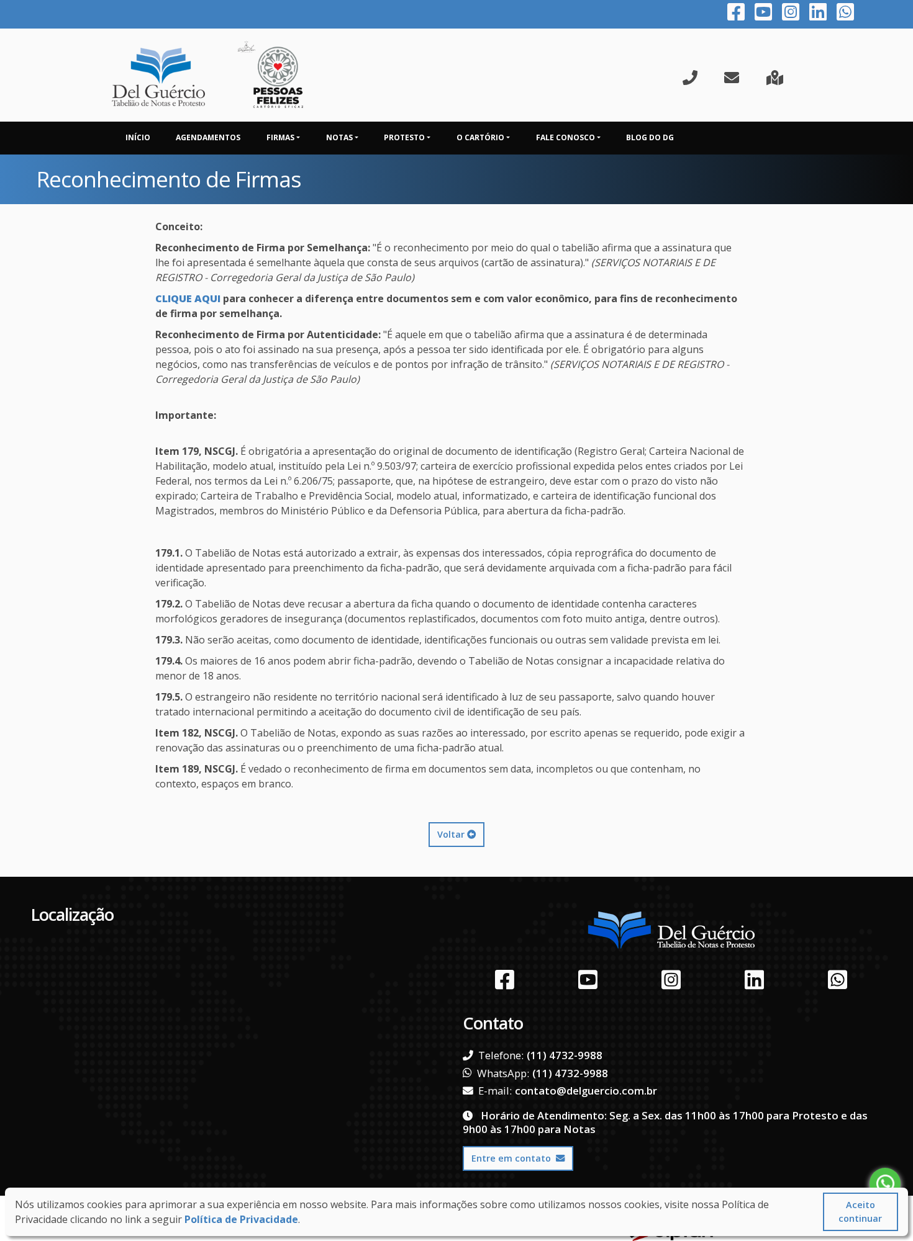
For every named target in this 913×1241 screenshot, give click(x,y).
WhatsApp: (503, 1073)
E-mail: (495, 1091)
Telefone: (501, 1055)
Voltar (452, 834)
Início (137, 137)
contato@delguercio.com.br (586, 1090)
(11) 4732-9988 (564, 1055)
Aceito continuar (860, 1211)
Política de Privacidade (241, 1219)
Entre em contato (511, 1158)
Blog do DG (650, 137)
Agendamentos (208, 137)
